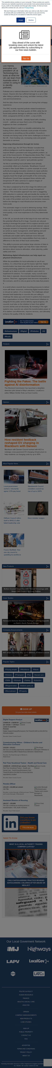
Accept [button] (21, 20)
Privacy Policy (28, 7)
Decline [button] (31, 20)
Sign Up (26, 58)
